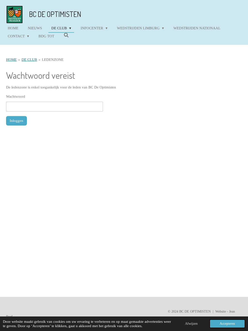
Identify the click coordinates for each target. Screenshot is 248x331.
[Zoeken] (66, 35)
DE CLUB (29, 60)
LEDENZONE (52, 60)
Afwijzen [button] (191, 323)
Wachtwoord (15, 96)
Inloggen (16, 121)
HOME (11, 60)
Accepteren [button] (227, 323)
